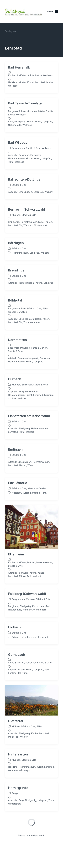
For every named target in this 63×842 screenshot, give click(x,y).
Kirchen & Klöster (17, 75)
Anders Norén (37, 835)
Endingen (15, 449)
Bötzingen (16, 243)
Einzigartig (20, 121)
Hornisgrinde (18, 788)
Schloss (12, 398)
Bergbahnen (18, 148)
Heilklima (12, 82)
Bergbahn (24, 155)
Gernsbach (16, 655)
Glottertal (15, 721)
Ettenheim (16, 554)
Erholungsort (25, 191)
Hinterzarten (18, 754)
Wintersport (40, 225)
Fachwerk (45, 358)
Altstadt (12, 282)
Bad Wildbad (18, 143)
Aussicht (12, 155)
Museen (16, 215)
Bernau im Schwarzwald (26, 209)
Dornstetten (17, 340)
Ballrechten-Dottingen (25, 179)
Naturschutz (14, 125)
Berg (21, 800)
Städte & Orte (34, 75)
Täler (45, 308)
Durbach (14, 379)
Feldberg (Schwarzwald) (27, 594)
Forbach (14, 627)
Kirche (30, 121)
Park (29, 576)
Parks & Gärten (39, 347)
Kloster (22, 82)
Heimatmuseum (16, 158)
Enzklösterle (17, 483)
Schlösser (27, 384)
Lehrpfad (40, 82)
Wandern (28, 225)
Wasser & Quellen (17, 311)
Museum (48, 395)
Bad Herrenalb (19, 67)
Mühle (22, 576)
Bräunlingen (17, 270)
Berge (15, 793)
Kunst (41, 221)
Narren (22, 465)
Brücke (15, 637)
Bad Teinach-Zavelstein (26, 103)
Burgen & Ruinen (17, 111)
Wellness (48, 75)
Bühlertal (15, 300)
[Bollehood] (23, 11)
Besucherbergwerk (28, 358)
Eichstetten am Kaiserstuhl (29, 416)
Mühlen (31, 562)
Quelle (49, 82)
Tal (20, 225)
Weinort (48, 191)
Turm (10, 161)
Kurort (30, 82)
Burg (10, 121)
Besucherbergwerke (19, 347)
